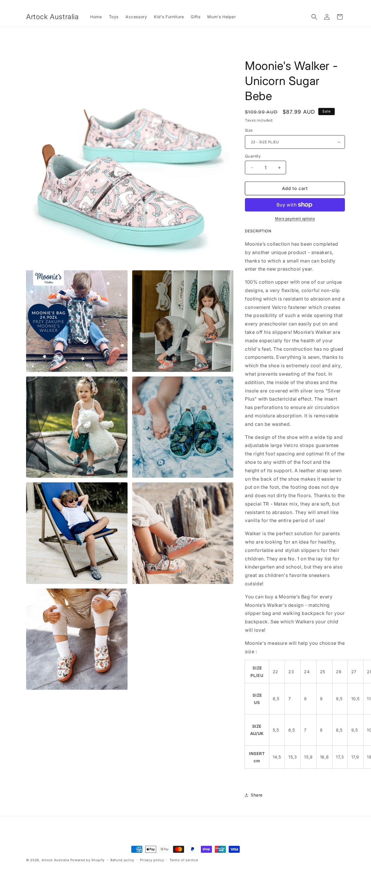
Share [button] (257, 794)
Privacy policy (152, 860)
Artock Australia (55, 860)
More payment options (295, 218)
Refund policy (122, 860)
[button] (314, 16)
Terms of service (184, 860)
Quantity (253, 156)
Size (249, 130)
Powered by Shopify (87, 860)
